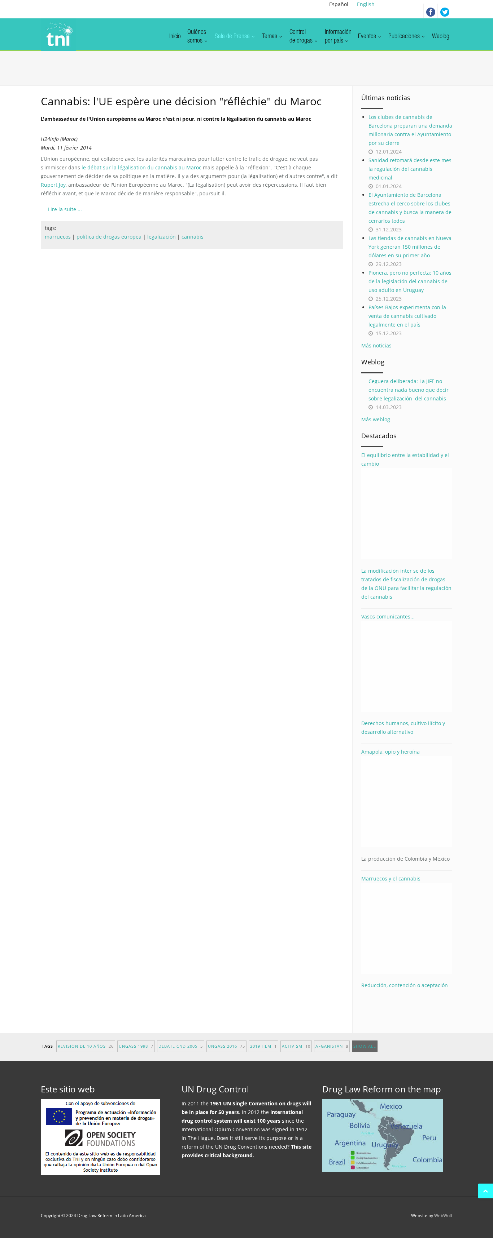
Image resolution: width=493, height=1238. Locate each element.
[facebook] (430, 11)
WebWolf (443, 1215)
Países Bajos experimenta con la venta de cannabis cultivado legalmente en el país (407, 316)
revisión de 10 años (86, 1046)
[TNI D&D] (58, 34)
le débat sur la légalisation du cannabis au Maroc (141, 167)
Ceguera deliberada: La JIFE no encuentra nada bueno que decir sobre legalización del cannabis (408, 390)
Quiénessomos (196, 36)
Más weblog (375, 419)
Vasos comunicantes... (388, 616)
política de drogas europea (109, 236)
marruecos (58, 236)
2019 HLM (263, 1046)
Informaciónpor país (338, 36)
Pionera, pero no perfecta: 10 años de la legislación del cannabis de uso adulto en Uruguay (409, 281)
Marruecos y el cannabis (390, 878)
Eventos (368, 37)
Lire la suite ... (65, 209)
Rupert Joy (53, 184)
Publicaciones (404, 37)
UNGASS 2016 (226, 1046)
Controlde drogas (301, 36)
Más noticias (376, 345)
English (366, 4)
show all (364, 1046)
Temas (270, 37)
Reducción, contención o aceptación (404, 985)
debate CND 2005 (180, 1046)
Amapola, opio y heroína (405, 805)
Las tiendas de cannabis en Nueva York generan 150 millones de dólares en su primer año (409, 247)
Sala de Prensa (233, 37)
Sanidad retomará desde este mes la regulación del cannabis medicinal (409, 169)
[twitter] (445, 11)
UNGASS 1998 (136, 1046)
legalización (161, 236)
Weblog (440, 37)
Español (338, 4)
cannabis (193, 236)
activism (296, 1046)
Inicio (175, 37)
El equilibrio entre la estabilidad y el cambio (405, 459)
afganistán (331, 1046)
